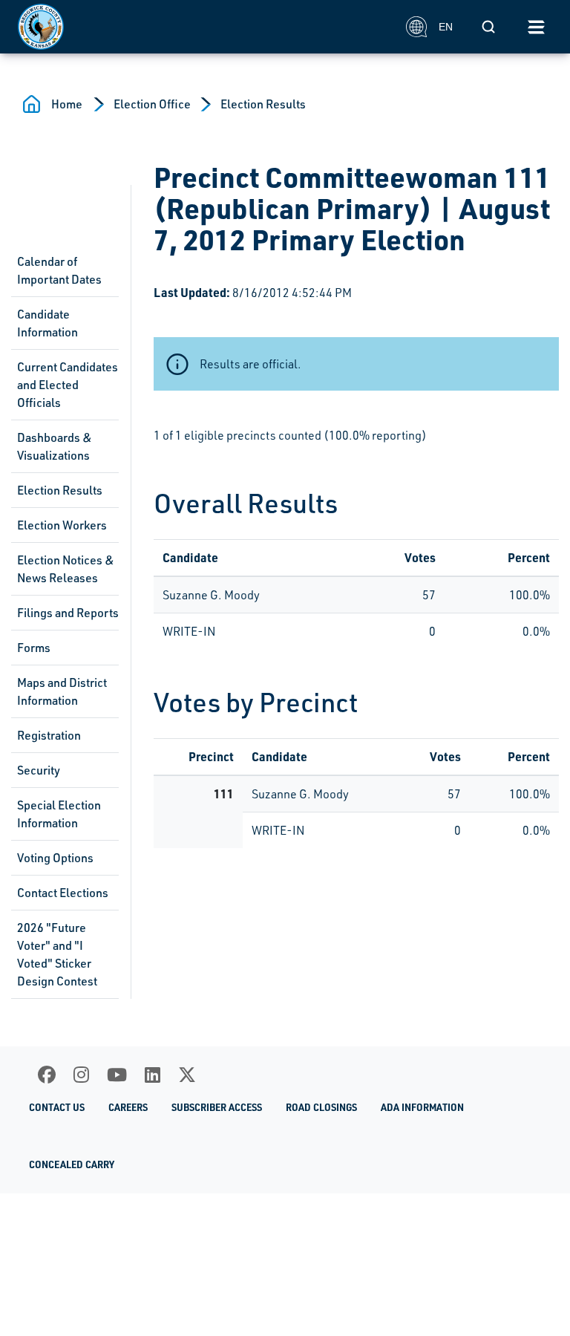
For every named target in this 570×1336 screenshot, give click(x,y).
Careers (128, 1107)
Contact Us (57, 1107)
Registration (49, 735)
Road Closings (321, 1107)
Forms (33, 647)
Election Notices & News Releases (65, 569)
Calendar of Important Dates (59, 270)
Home (66, 104)
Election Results (263, 104)
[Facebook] (47, 1074)
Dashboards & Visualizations (54, 446)
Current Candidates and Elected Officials (67, 384)
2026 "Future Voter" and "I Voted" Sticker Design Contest (57, 954)
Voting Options (55, 857)
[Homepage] (204, 26)
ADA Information (422, 1107)
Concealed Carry (71, 1164)
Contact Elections (62, 892)
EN (446, 27)
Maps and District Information (62, 691)
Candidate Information (47, 323)
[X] (187, 1074)
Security (38, 770)
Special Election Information (59, 814)
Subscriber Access (216, 1107)
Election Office (152, 104)
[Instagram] (81, 1074)
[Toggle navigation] (536, 26)
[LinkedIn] (152, 1074)
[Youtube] (117, 1074)
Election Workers (62, 525)
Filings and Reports (68, 612)
